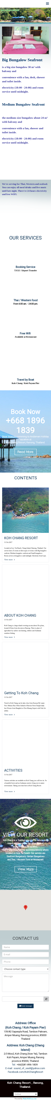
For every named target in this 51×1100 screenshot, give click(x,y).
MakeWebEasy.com (29, 1099)
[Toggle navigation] (47, 4)
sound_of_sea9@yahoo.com (29, 1068)
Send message (26, 1006)
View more (8, 560)
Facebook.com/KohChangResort (25, 1071)
